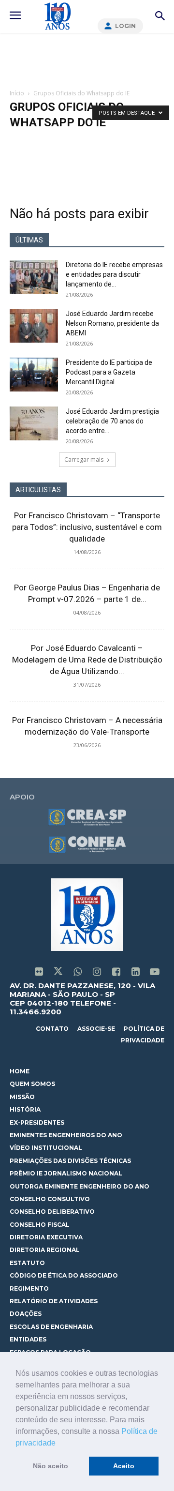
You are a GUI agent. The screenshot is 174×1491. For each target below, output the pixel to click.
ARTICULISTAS (38, 490)
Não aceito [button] (50, 1466)
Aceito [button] (123, 1466)
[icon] (38, 972)
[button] (59, 1443)
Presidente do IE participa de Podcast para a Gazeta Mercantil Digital (109, 372)
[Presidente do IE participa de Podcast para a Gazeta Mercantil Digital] (34, 375)
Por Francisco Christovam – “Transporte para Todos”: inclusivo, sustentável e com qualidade (87, 527)
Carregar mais (83, 459)
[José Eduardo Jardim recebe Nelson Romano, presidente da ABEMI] (34, 326)
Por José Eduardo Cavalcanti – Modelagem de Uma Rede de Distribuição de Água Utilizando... (87, 659)
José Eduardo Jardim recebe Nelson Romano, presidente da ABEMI (112, 323)
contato (52, 1028)
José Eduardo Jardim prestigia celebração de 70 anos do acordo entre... (112, 421)
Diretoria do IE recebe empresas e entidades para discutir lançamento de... (114, 274)
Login (125, 26)
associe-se (96, 1028)
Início (17, 93)
